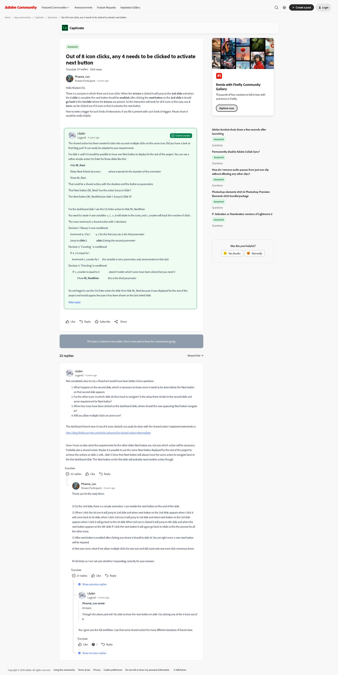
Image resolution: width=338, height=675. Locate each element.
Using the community (64, 669)
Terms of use (84, 669)
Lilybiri (81, 133)
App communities (22, 17)
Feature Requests (106, 7)
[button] (301, 7)
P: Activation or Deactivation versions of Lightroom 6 (242, 214)
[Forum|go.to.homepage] (21, 7)
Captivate (39, 17)
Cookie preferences (113, 669)
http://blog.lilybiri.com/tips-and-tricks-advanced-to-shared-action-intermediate (108, 432)
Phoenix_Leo (82, 76)
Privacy (97, 669)
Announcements (83, 7)
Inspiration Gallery (130, 7)
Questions (52, 17)
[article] (131, 423)
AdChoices (181, 669)
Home (8, 17)
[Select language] (284, 7)
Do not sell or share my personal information (147, 669)
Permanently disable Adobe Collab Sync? (236, 151)
